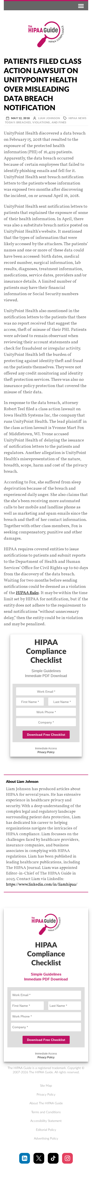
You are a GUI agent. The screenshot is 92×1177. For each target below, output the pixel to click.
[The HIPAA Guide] (46, 34)
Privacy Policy (46, 752)
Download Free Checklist (46, 734)
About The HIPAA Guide (46, 1103)
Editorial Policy (46, 1129)
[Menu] (80, 5)
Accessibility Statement (46, 1121)
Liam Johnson (49, 118)
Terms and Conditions (46, 1112)
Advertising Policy (46, 1138)
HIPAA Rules (27, 593)
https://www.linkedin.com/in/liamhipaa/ (41, 884)
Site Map (46, 1085)
